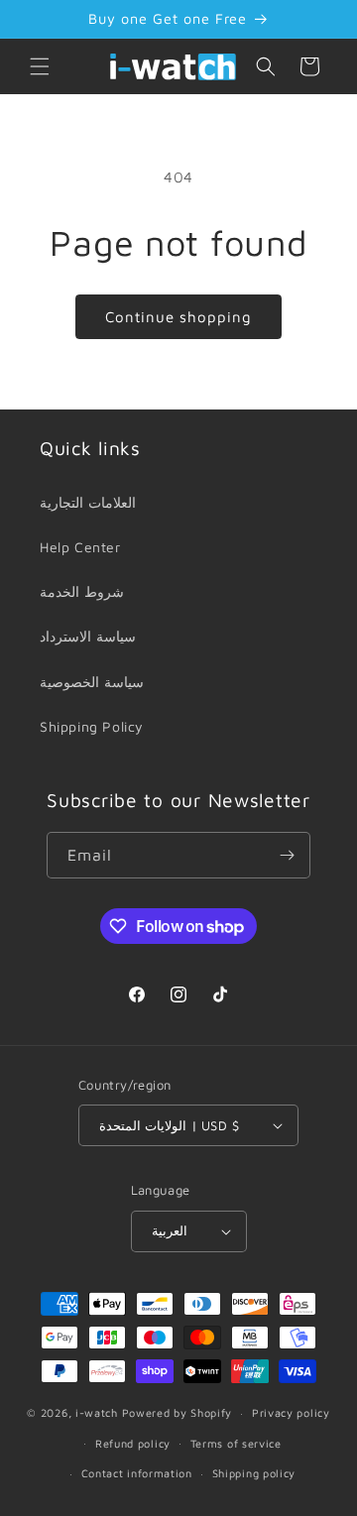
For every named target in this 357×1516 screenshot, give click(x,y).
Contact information (136, 1472)
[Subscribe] (287, 855)
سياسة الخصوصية (92, 681)
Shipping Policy (92, 726)
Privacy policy (291, 1412)
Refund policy (133, 1443)
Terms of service (236, 1443)
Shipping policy (254, 1472)
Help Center (80, 546)
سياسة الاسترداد (88, 636)
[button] (39, 66)
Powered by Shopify (177, 1412)
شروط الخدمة (82, 591)
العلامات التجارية (88, 502)
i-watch (96, 1412)
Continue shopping (178, 316)
